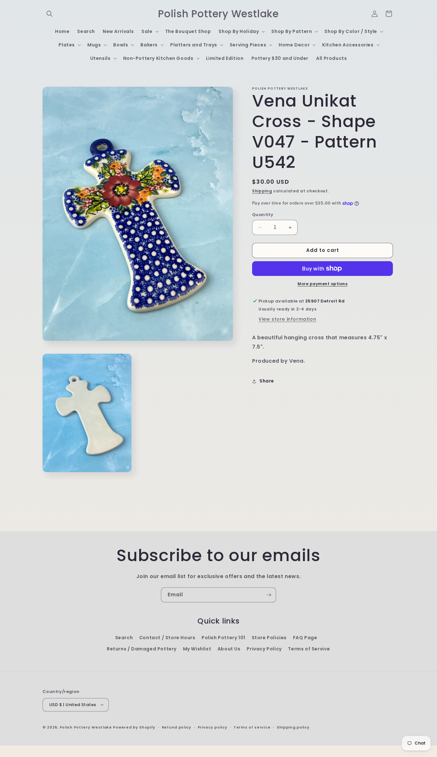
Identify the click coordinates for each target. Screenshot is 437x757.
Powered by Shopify (134, 726)
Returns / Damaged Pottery (142, 649)
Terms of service (252, 726)
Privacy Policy (264, 649)
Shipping (262, 191)
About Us (229, 649)
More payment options (322, 283)
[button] (50, 14)
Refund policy (176, 726)
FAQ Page (305, 637)
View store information (287, 319)
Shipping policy (293, 726)
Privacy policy (212, 726)
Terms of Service (309, 649)
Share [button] (266, 381)
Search (124, 637)
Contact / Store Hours (167, 637)
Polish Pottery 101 (223, 637)
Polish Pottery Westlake (86, 726)
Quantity (262, 215)
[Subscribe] (269, 594)
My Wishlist (197, 649)
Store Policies (269, 637)
